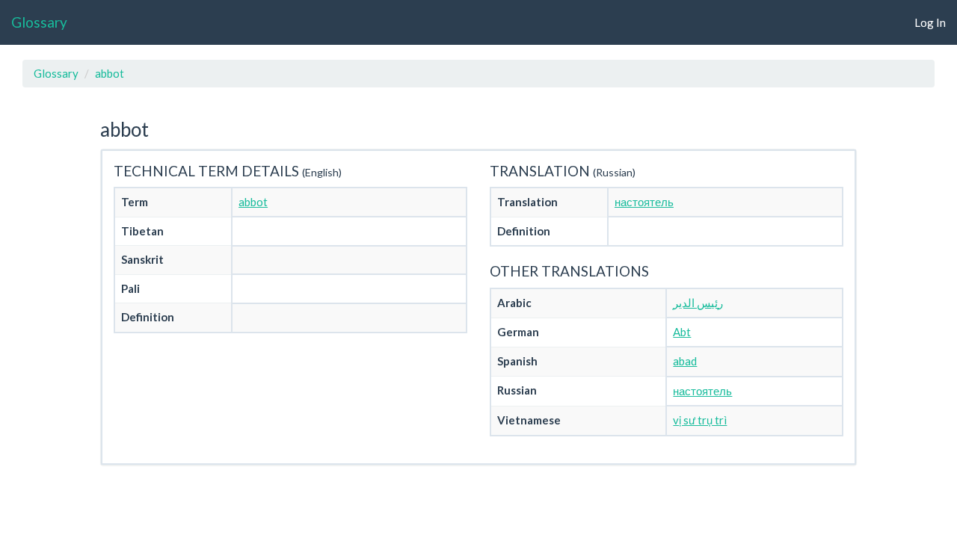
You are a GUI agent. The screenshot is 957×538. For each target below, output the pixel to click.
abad (685, 361)
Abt (682, 331)
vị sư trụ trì (700, 420)
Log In (930, 22)
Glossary (39, 22)
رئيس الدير (698, 302)
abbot (109, 73)
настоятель (644, 201)
